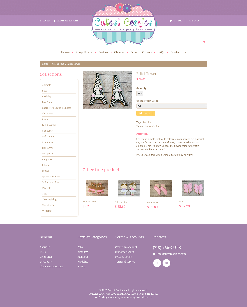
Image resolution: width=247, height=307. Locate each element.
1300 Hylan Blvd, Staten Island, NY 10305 (134, 293)
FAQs (161, 52)
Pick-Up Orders (141, 52)
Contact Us (178, 52)
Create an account (67, 20)
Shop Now (83, 52)
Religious (47, 159)
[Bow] (193, 188)
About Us (45, 247)
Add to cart (146, 113)
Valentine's (48, 205)
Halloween (47, 147)
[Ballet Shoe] (161, 188)
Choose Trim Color (147, 100)
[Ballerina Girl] (129, 188)
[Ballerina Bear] (97, 188)
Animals (46, 85)
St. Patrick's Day (50, 182)
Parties (103, 52)
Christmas (47, 113)
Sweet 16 (147, 122)
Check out (195, 20)
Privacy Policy (123, 256)
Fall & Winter (49, 125)
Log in (46, 20)
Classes (119, 52)
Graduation (48, 142)
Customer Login (124, 252)
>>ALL (81, 266)
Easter (45, 119)
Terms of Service (125, 261)
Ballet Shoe (152, 202)
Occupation (48, 153)
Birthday (46, 96)
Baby (44, 90)
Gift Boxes (47, 130)
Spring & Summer (51, 176)
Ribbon (46, 165)
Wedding (47, 210)
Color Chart (46, 256)
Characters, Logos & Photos (56, 107)
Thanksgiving (49, 199)
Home (65, 52)
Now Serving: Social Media (136, 297)
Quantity (141, 88)
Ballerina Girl (121, 202)
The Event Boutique (51, 266)
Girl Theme (58, 63)
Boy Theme (48, 102)
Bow (181, 201)
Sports (45, 170)
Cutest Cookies (153, 126)
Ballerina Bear (89, 201)
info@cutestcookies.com (171, 254)
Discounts (46, 261)
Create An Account (126, 247)
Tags (44, 193)
